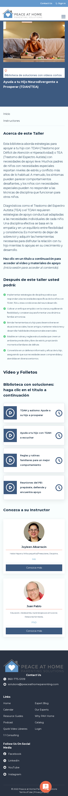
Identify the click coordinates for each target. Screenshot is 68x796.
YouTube (13, 767)
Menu (63, 17)
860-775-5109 (16, 679)
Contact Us (46, 3)
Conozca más (34, 567)
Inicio (6, 113)
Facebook (14, 753)
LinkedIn (13, 760)
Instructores (11, 120)
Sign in (62, 3)
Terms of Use (26, 792)
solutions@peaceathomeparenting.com (33, 684)
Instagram (14, 774)
